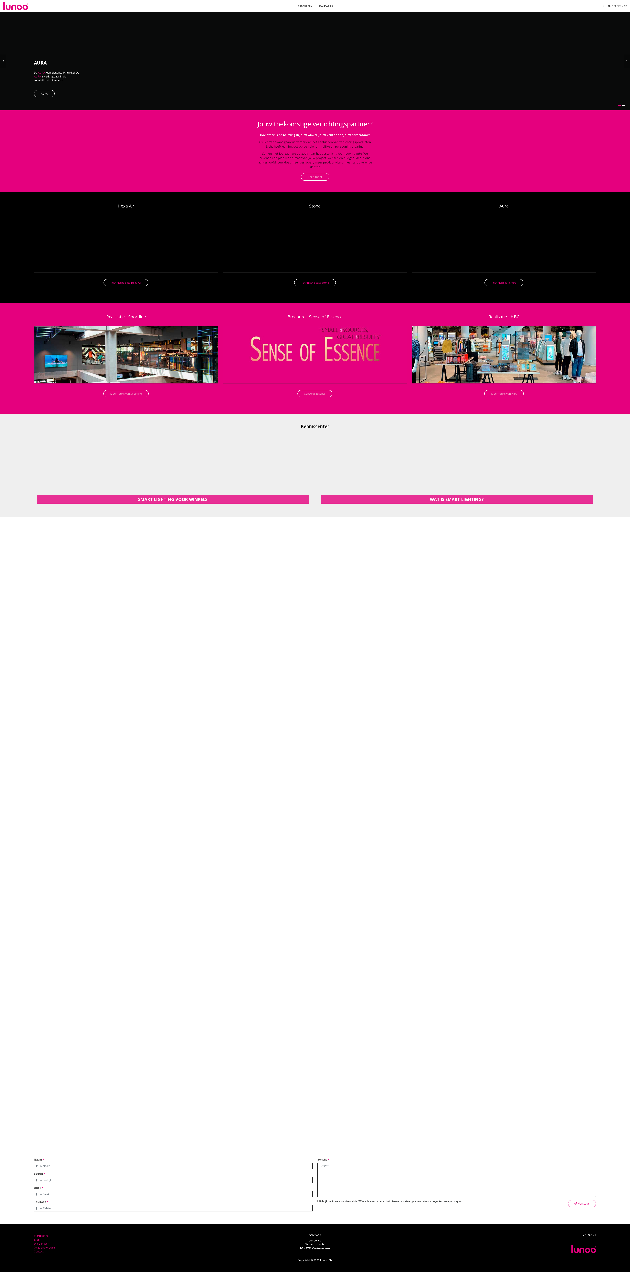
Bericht (323, 1159)
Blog (37, 1239)
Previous (3, 61)
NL (609, 6)
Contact (38, 1251)
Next (627, 61)
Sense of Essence (315, 393)
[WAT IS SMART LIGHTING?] (456, 468)
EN (619, 6)
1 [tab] (619, 105)
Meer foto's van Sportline (126, 393)
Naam (39, 1159)
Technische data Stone (315, 282)
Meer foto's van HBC (504, 393)
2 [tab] (623, 105)
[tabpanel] (315, 61)
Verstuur (583, 1203)
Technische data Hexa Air (125, 282)
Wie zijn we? (41, 1243)
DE (625, 6)
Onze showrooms (45, 1247)
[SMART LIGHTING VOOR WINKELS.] (173, 468)
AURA (41, 72)
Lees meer (315, 177)
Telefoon (41, 1202)
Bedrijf (39, 1173)
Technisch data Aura (503, 282)
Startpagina (41, 1236)
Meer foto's (315, 846)
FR (614, 6)
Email (38, 1188)
